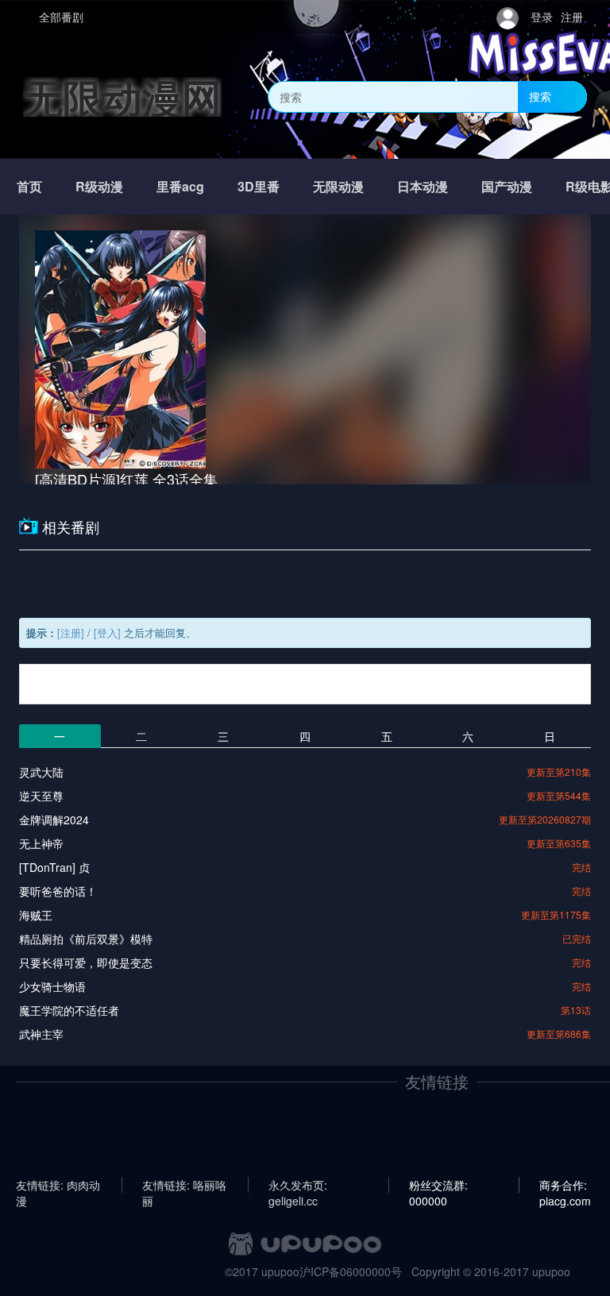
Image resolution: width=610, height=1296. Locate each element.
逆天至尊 (41, 796)
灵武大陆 (41, 772)
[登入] (107, 632)
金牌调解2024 (54, 819)
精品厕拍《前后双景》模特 (85, 939)
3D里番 (258, 186)
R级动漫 (99, 186)
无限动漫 (338, 186)
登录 (542, 17)
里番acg (180, 186)
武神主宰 (41, 1034)
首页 (29, 186)
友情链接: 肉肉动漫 (58, 1185)
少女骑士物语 (52, 986)
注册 (572, 17)
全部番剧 (61, 17)
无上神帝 (41, 843)
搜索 (540, 96)
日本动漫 (422, 186)
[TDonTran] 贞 (54, 867)
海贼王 (35, 915)
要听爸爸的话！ (58, 891)
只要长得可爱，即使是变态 (85, 962)
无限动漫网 (122, 96)
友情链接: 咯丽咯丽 (184, 1185)
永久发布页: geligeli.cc (297, 1185)
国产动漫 (506, 186)
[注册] (70, 632)
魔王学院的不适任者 (69, 1010)
